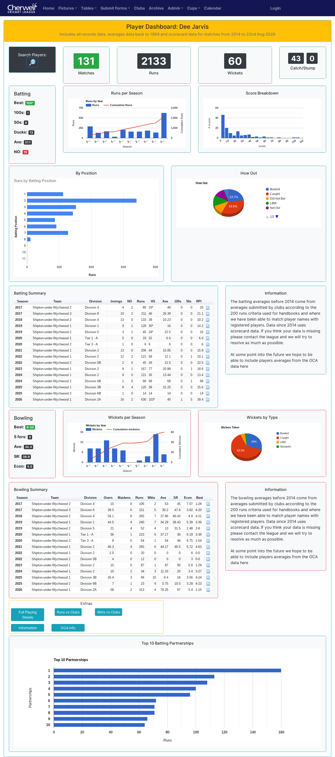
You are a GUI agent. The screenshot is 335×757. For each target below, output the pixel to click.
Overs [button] (108, 498)
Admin (174, 8)
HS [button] (153, 301)
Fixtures (66, 8)
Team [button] (57, 301)
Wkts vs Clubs (108, 612)
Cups (192, 8)
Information (28, 628)
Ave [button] (165, 301)
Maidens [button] (124, 498)
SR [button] (175, 498)
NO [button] (129, 301)
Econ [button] (188, 498)
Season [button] (22, 301)
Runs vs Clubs (68, 612)
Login (275, 8)
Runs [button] (141, 301)
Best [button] (199, 498)
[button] (209, 301)
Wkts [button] (151, 498)
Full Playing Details (28, 614)
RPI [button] (199, 301)
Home (48, 8)
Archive (156, 8)
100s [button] (177, 301)
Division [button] (95, 301)
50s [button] (188, 301)
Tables (87, 8)
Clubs (139, 8)
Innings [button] (116, 301)
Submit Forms (114, 8)
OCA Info (68, 628)
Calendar (212, 8)
